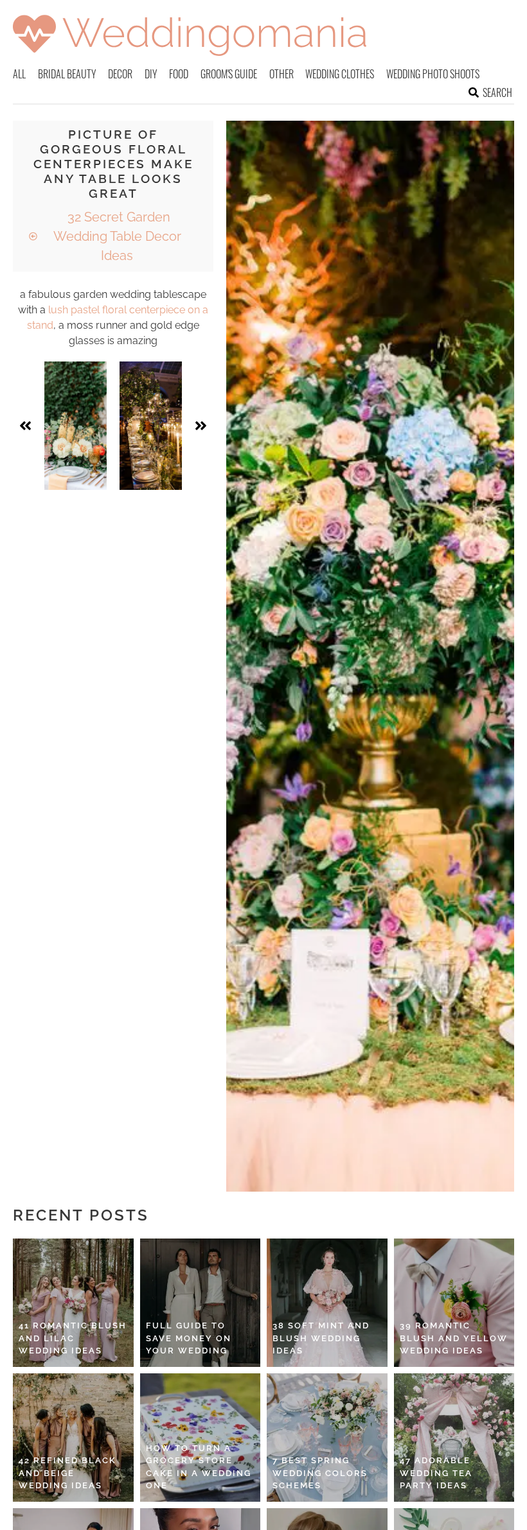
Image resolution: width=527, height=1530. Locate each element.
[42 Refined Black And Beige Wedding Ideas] (73, 1437)
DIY (151, 74)
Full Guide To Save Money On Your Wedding (188, 1338)
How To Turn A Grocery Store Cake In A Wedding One (198, 1467)
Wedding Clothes (339, 74)
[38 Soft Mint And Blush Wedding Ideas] (327, 1303)
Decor (120, 74)
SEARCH (497, 92)
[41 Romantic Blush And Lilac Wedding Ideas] (73, 1303)
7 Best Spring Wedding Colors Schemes (320, 1473)
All (19, 74)
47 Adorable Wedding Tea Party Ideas (436, 1473)
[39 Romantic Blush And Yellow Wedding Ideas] (454, 1303)
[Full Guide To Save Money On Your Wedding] (200, 1303)
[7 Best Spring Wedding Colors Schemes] (327, 1437)
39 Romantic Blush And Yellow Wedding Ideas (454, 1338)
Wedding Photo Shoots (432, 74)
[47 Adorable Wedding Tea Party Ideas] (454, 1437)
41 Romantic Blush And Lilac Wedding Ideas (73, 1338)
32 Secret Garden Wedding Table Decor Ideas (117, 236)
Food (178, 74)
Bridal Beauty (67, 74)
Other (281, 74)
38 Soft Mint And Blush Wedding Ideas (321, 1338)
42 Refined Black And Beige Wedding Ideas (67, 1473)
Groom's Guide (229, 74)
